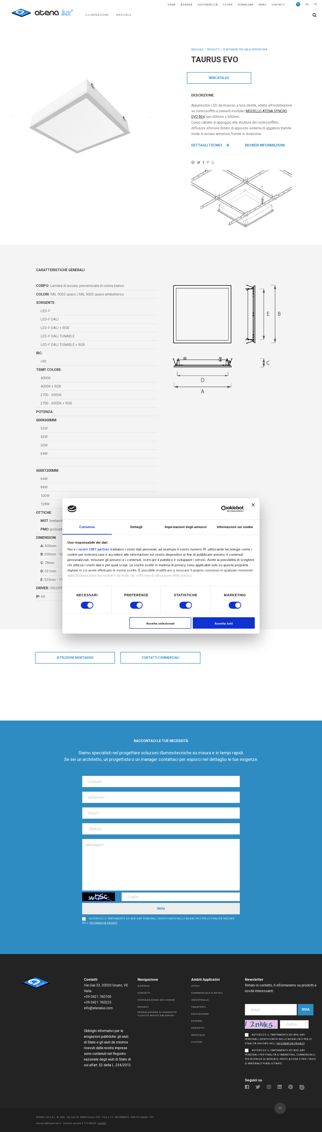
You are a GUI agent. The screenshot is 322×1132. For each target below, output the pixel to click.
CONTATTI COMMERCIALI (160, 657)
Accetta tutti (223, 623)
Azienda (186, 4)
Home (171, 4)
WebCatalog (219, 78)
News (262, 4)
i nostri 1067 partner (93, 549)
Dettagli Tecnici (207, 145)
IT (298, 4)
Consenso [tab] (87, 527)
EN (307, 4)
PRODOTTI (213, 49)
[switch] (131, 605)
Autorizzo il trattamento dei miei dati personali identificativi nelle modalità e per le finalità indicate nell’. (158, 920)
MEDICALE (123, 14)
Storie (228, 4)
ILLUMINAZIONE (97, 14)
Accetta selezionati (160, 623)
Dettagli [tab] (136, 527)
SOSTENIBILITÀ (208, 4)
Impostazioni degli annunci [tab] (186, 527)
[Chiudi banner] (253, 508)
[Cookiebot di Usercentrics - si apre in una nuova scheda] (224, 508)
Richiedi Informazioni (265, 145)
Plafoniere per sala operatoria (245, 49)
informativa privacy (103, 923)
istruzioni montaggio (75, 657)
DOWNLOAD (245, 4)
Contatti (278, 4)
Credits (102, 1123)
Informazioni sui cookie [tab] (235, 527)
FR (315, 4)
